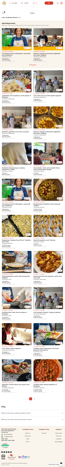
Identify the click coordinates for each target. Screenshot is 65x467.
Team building (58, 441)
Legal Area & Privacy (5, 464)
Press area (28, 436)
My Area (44, 433)
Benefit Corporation (23, 463)
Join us (28, 441)
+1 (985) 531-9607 (8, 436)
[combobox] (15, 3)
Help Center (58, 433)
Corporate (58, 439)
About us (27, 433)
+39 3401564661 (7, 434)
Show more (32, 65)
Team (27, 439)
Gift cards (58, 436)
